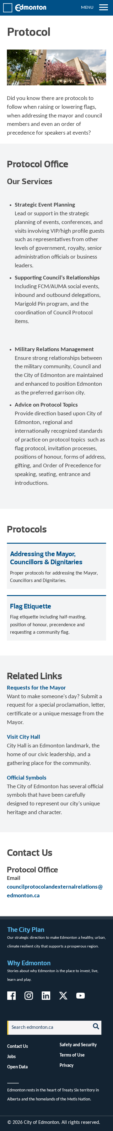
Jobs (11, 1056)
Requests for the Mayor (36, 688)
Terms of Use (72, 1055)
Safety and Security (78, 1045)
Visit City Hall (23, 737)
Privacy (66, 1065)
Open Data (17, 1067)
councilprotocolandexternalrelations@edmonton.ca (55, 891)
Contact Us (17, 1046)
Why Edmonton (29, 963)
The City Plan (25, 929)
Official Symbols (26, 778)
